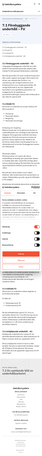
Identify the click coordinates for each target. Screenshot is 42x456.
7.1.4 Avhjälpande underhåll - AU (14, 56)
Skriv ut (7, 34)
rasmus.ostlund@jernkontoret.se (21, 432)
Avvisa (21, 267)
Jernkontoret (20, 442)
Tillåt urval (21, 260)
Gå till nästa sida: (9, 367)
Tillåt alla (21, 254)
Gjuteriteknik (21, 397)
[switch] (37, 232)
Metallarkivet (21, 404)
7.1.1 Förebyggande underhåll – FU (14, 47)
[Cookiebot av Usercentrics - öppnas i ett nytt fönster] (31, 187)
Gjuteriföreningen (20, 446)
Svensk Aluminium (21, 444)
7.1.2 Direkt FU (7, 50)
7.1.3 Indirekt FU (7, 53)
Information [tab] (21, 193)
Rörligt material (21, 406)
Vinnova (20, 452)
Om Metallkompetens (21, 415)
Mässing (21, 402)
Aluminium (21, 395)
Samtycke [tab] (7, 193)
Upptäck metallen (21, 423)
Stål (21, 399)
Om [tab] (34, 193)
